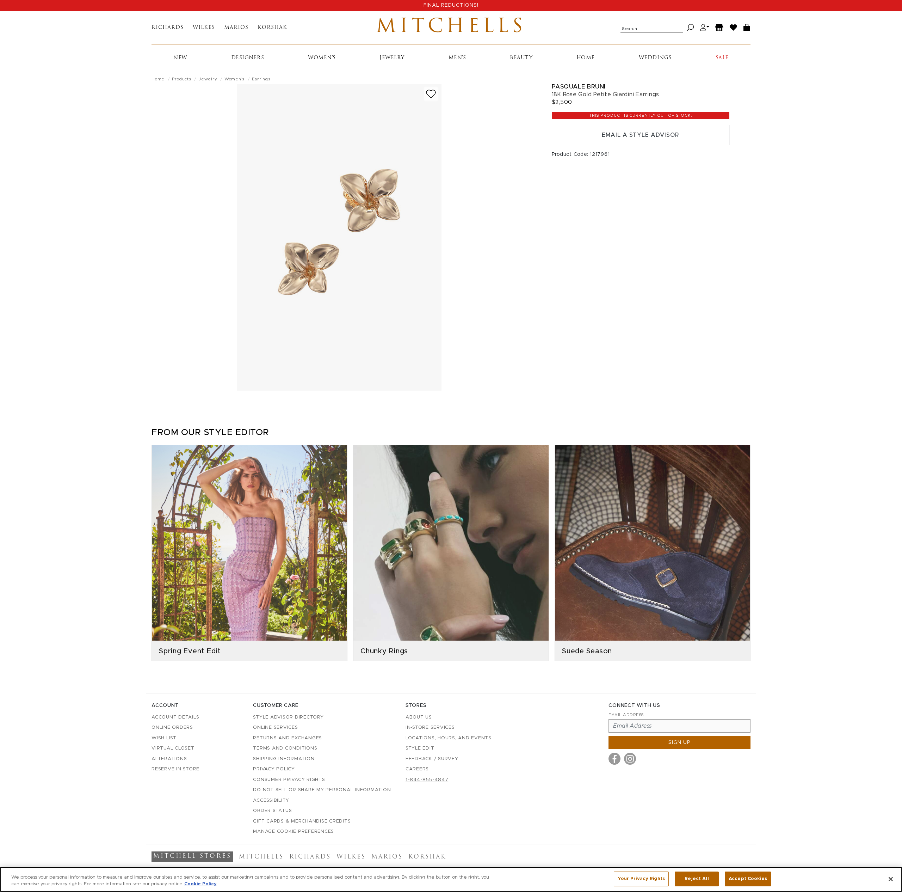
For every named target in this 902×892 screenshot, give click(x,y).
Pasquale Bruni (579, 87)
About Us (419, 717)
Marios (236, 27)
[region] (451, 879)
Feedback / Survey (432, 759)
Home (585, 58)
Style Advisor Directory (288, 717)
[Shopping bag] (746, 27)
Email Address (626, 715)
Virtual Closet (173, 748)
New (180, 58)
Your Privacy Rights (641, 878)
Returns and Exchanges (287, 738)
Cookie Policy (200, 884)
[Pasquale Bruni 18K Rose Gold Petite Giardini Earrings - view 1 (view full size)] (339, 237)
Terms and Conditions (285, 748)
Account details (175, 717)
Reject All (697, 878)
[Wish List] (733, 27)
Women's (322, 58)
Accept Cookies (748, 878)
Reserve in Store (175, 769)
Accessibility (271, 800)
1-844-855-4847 (427, 779)
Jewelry (391, 58)
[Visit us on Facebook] (614, 759)
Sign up (679, 742)
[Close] (890, 879)
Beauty (521, 58)
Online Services (275, 727)
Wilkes (204, 27)
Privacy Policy (274, 769)
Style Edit (420, 748)
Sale (722, 58)
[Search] (690, 27)
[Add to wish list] (431, 93)
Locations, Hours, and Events (449, 738)
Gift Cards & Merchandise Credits (302, 821)
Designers (247, 58)
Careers (417, 769)
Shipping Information (283, 759)
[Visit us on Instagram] (630, 759)
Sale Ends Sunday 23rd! (451, 5)
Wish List (164, 738)
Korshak (272, 27)
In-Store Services (430, 727)
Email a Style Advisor (640, 135)
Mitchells (451, 27)
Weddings (655, 58)
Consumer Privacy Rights (289, 779)
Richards (168, 27)
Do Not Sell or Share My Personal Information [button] (322, 790)
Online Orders (172, 727)
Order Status (272, 810)
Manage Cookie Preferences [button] (293, 831)
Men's (457, 58)
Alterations (169, 759)
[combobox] (651, 27)
